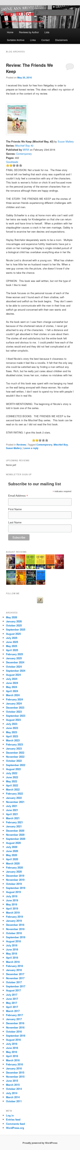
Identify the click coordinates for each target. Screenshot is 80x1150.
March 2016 (13, 1060)
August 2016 (13, 1039)
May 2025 (11, 646)
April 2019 (12, 908)
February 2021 (14, 822)
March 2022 (13, 789)
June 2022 (12, 777)
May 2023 (11, 732)
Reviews (21, 444)
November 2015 (15, 1076)
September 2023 (15, 715)
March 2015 (13, 1085)
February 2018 (14, 966)
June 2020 (12, 851)
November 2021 (15, 802)
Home (10, 32)
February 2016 (14, 1064)
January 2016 (14, 1068)
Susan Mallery (66, 141)
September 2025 (15, 629)
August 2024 (13, 675)
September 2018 (15, 937)
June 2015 (12, 1080)
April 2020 (12, 859)
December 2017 (15, 974)
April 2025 (12, 650)
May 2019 (11, 904)
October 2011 (14, 1101)
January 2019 (14, 920)
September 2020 (15, 839)
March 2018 (13, 962)
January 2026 (14, 621)
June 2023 (12, 728)
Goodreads (12, 162)
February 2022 (14, 793)
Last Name (15, 522)
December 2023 (15, 707)
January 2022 (14, 798)
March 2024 (13, 695)
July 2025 (11, 638)
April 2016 (12, 1056)
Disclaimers (61, 40)
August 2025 (13, 634)
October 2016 (14, 1031)
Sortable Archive (15, 40)
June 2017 (12, 999)
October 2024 (14, 666)
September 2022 (15, 765)
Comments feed (15, 1124)
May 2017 (11, 1003)
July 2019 (11, 896)
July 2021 (11, 806)
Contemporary (24, 153)
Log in (10, 1115)
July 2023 (11, 724)
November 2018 (15, 929)
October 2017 (14, 982)
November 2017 (15, 978)
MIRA (26, 149)
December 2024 (15, 662)
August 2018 (13, 941)
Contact (45, 40)
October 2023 (14, 711)
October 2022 (14, 761)
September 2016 (15, 1035)
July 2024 (11, 679)
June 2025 (12, 642)
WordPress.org (15, 1128)
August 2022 (13, 769)
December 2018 (15, 925)
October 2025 (14, 625)
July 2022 (11, 773)
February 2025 (14, 654)
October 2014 (14, 1089)
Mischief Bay (61, 444)
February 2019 (14, 916)
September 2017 (15, 986)
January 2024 (14, 703)
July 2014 (11, 1093)
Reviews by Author (29, 32)
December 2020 (15, 830)
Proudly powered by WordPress (40, 1143)
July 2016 (11, 1044)
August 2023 (13, 720)
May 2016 (11, 1052)
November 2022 (15, 756)
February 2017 (14, 1015)
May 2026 (11, 617)
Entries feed (13, 1119)
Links (33, 40)
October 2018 (14, 933)
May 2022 (11, 781)
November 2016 (15, 1027)
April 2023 (12, 736)
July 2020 (11, 847)
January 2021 (14, 826)
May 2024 (11, 687)
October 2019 (14, 884)
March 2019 (13, 912)
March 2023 (13, 740)
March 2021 (13, 818)
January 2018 (14, 970)
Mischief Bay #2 (24, 145)
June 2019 (12, 900)
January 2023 (14, 748)
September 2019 (15, 888)
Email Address (18, 496)
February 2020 (14, 867)
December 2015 (15, 1072)
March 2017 (13, 1011)
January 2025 (14, 658)
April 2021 (12, 814)
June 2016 (12, 1048)
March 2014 (13, 1097)
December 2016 (15, 1023)
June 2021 (12, 810)
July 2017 (11, 994)
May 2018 (11, 953)
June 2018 (12, 949)
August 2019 (13, 892)
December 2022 (15, 752)
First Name (15, 509)
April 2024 (12, 691)
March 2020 (13, 863)
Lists (46, 32)
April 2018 (12, 957)
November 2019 (15, 880)
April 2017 (12, 1007)
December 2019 (15, 875)
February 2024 (14, 699)
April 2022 (12, 785)
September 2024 (15, 670)
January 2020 (14, 871)
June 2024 (12, 683)
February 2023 (14, 744)
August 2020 (13, 843)
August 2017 (13, 990)
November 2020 (15, 834)
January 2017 (14, 1019)
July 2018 (11, 945)
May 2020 (11, 855)
